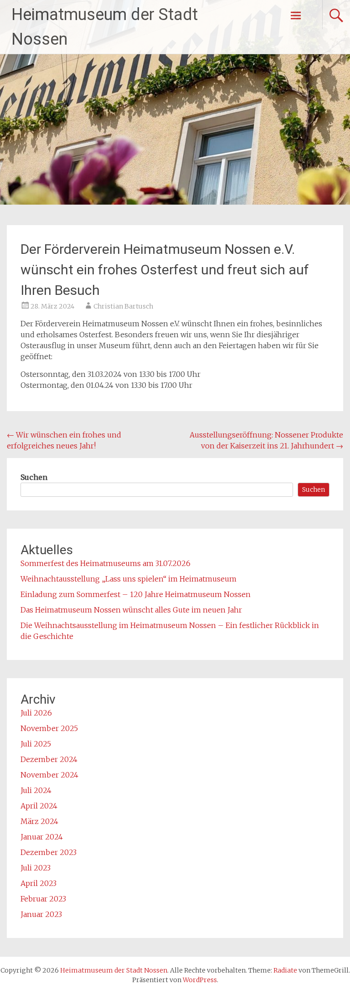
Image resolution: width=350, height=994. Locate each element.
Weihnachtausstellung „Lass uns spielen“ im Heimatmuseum (129, 578)
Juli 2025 (36, 743)
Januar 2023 (41, 914)
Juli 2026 (36, 712)
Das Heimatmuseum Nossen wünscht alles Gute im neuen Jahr (131, 609)
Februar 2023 (43, 898)
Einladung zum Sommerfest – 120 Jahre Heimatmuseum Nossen (136, 594)
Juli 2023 (36, 867)
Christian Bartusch (123, 306)
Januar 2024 (42, 836)
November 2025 (49, 728)
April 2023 (39, 883)
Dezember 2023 (49, 852)
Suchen (34, 477)
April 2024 (39, 805)
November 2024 (49, 774)
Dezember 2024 (49, 759)
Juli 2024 (36, 790)
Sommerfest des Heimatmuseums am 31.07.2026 (105, 563)
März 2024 (39, 821)
